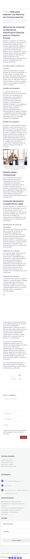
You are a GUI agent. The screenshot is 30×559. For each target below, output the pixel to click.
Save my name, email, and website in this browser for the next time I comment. (14, 432)
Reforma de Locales (7, 464)
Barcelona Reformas (9, 22)
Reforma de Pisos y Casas (8, 466)
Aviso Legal (4, 514)
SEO (17, 555)
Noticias (22, 20)
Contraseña (6, 531)
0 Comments (20, 22)
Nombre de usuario (8, 524)
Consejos (17, 20)
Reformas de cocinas (7, 462)
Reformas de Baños (6, 460)
